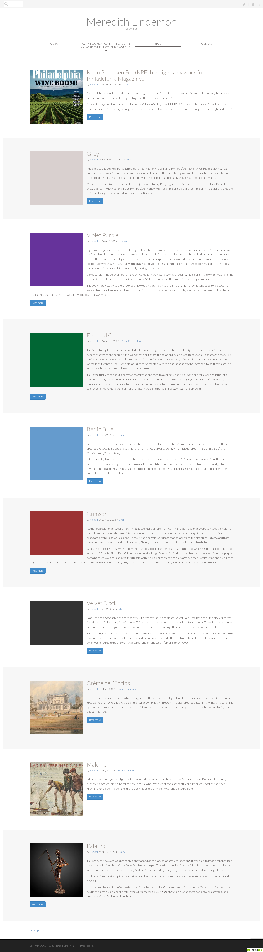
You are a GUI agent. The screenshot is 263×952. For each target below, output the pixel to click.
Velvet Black (102, 602)
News (128, 84)
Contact (207, 43)
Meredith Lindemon (131, 21)
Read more (95, 116)
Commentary (134, 341)
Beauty (121, 689)
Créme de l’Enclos (108, 682)
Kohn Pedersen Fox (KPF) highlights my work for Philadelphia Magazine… (106, 45)
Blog (158, 43)
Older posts (37, 930)
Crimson (97, 513)
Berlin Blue (100, 428)
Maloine (97, 764)
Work (54, 43)
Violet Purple (103, 234)
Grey (93, 153)
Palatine (97, 845)
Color (128, 159)
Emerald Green (105, 335)
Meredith (94, 84)
